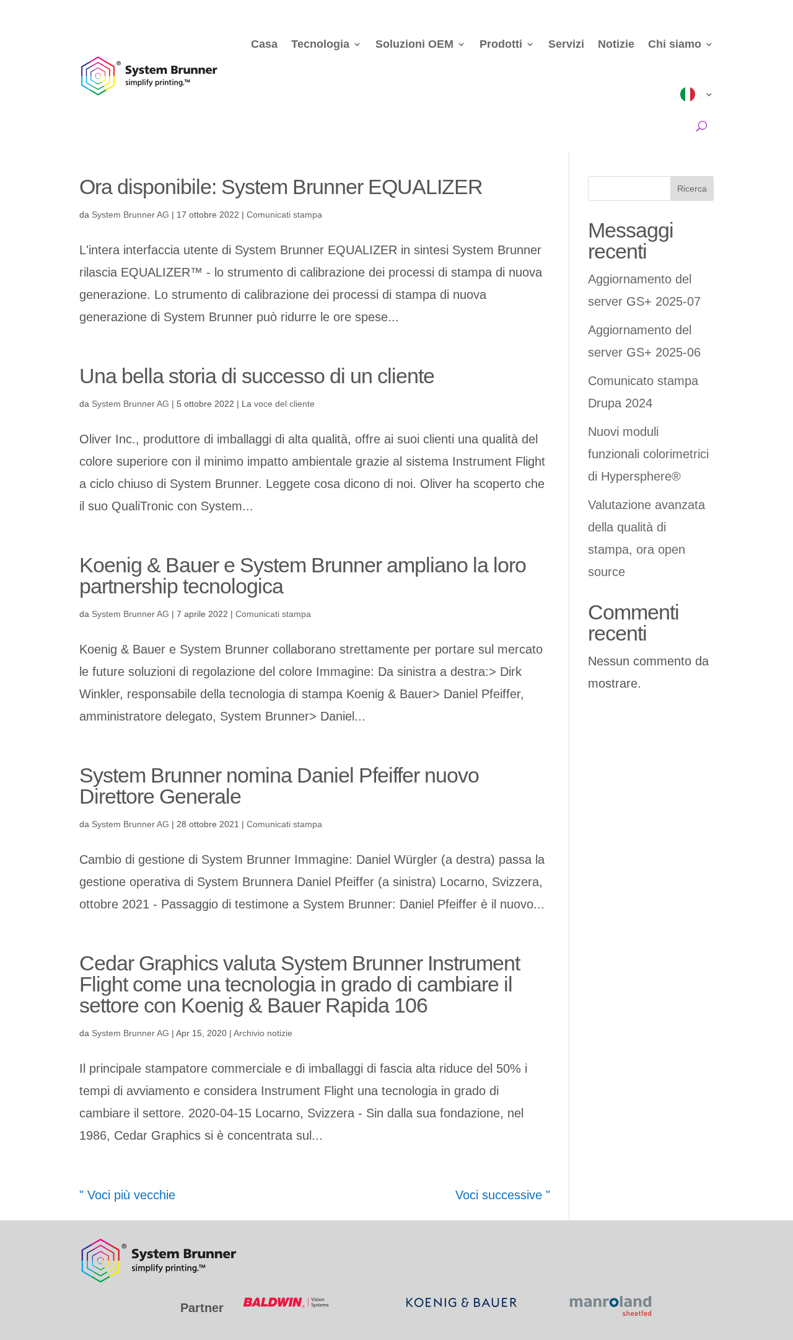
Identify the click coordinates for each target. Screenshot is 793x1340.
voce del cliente (284, 404)
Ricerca (692, 188)
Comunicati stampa (284, 215)
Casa (264, 44)
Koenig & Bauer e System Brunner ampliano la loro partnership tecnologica (302, 575)
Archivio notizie (263, 1033)
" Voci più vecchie (127, 1195)
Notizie (616, 44)
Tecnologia (320, 44)
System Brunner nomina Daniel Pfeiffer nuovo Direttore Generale (279, 785)
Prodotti (501, 44)
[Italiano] (697, 94)
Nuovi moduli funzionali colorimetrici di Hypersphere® (648, 454)
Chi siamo (674, 44)
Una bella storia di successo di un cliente (256, 376)
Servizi (566, 44)
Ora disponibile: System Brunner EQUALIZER (281, 186)
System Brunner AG (130, 215)
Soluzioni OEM (414, 44)
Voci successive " (502, 1195)
